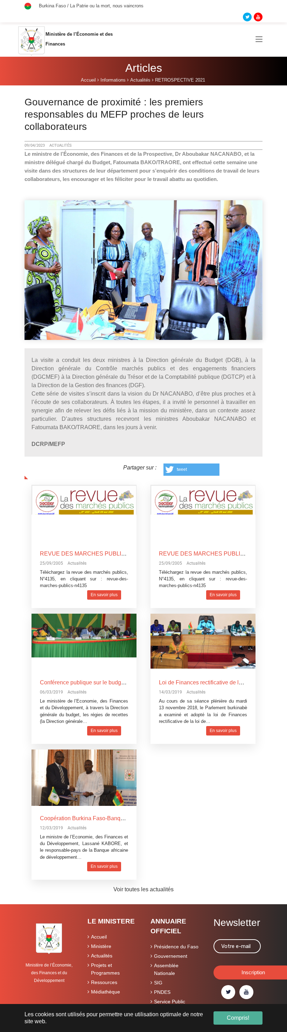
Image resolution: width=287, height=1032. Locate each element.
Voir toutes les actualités (143, 889)
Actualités (101, 955)
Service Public (169, 1001)
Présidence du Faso (176, 946)
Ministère (101, 946)
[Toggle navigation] (258, 39)
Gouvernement (170, 956)
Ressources (104, 982)
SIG (158, 982)
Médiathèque (105, 992)
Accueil (99, 937)
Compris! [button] (238, 1018)
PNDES (162, 992)
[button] (191, 469)
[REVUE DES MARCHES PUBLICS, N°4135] (83, 499)
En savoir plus (104, 594)
